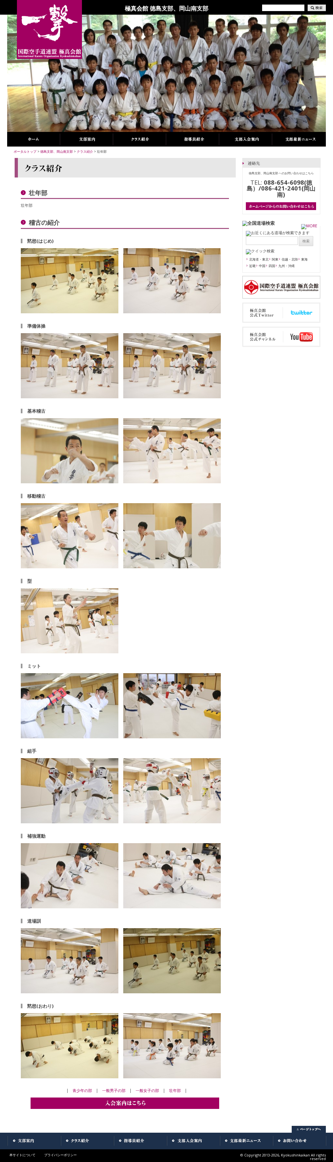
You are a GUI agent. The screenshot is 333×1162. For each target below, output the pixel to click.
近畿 (252, 265)
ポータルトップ (25, 151)
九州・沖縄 (286, 265)
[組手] (69, 822)
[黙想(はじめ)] (69, 312)
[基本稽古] (69, 482)
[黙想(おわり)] (69, 1077)
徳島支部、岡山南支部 (56, 151)
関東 (275, 259)
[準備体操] (69, 397)
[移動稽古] (69, 567)
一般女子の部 (147, 1090)
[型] (69, 652)
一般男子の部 (114, 1090)
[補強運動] (69, 907)
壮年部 (175, 1090)
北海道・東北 (259, 259)
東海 (304, 259)
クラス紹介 (85, 151)
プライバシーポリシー (60, 1155)
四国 (272, 265)
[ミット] (69, 737)
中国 (262, 265)
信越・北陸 (290, 259)
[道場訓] (69, 992)
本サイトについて (22, 1155)
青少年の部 (82, 1090)
